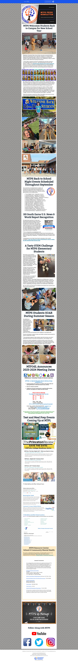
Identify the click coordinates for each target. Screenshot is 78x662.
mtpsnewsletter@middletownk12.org (38, 655)
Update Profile (34, 654)
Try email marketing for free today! (39, 660)
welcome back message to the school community (43, 63)
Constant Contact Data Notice (41, 654)
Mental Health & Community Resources (44, 555)
